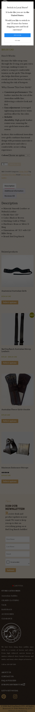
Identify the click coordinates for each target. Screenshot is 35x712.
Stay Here (17, 40)
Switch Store (17, 35)
